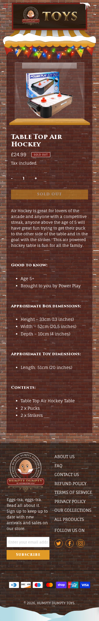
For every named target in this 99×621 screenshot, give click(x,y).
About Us (64, 456)
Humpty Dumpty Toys (56, 603)
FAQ (58, 465)
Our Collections (72, 510)
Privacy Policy (70, 501)
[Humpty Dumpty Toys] (49, 16)
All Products (69, 519)
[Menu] (6, 5)
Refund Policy (70, 483)
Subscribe (28, 555)
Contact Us (66, 474)
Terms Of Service (73, 492)
